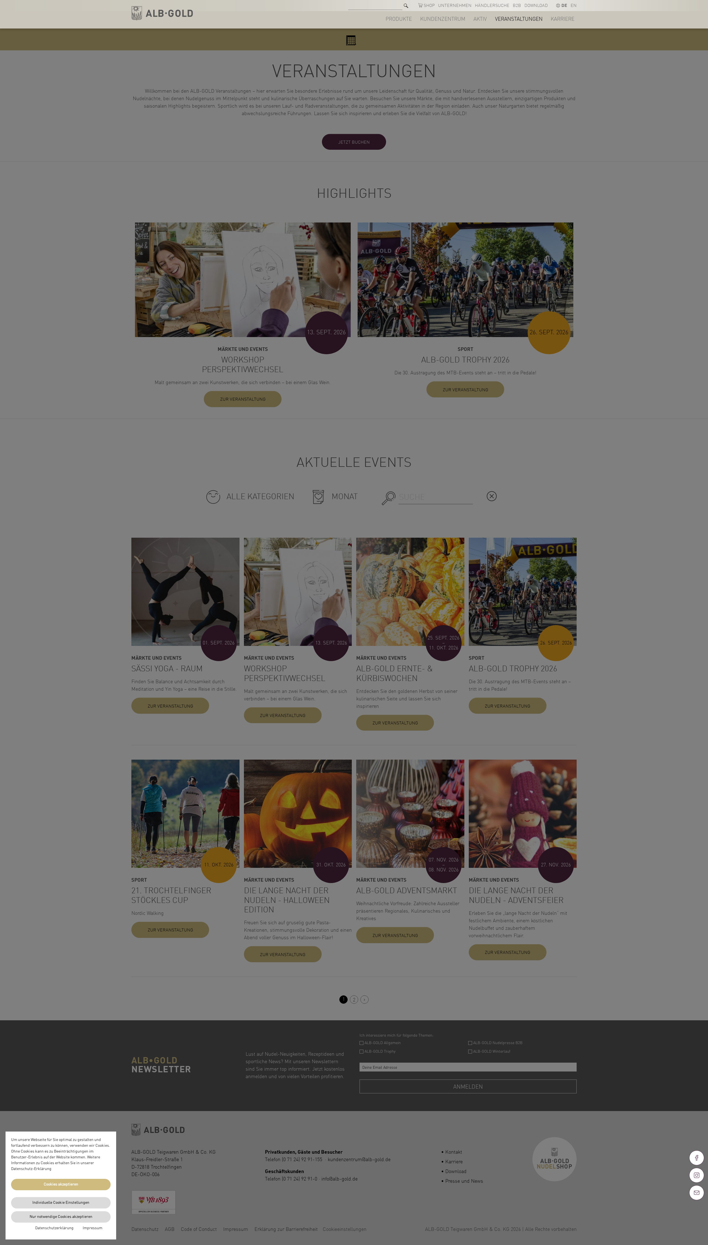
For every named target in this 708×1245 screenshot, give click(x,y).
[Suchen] (406, 5)
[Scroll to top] (696, 1212)
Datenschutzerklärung (54, 1228)
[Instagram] (696, 1175)
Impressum (92, 1228)
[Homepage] (162, 13)
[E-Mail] (696, 1192)
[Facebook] (696, 1157)
